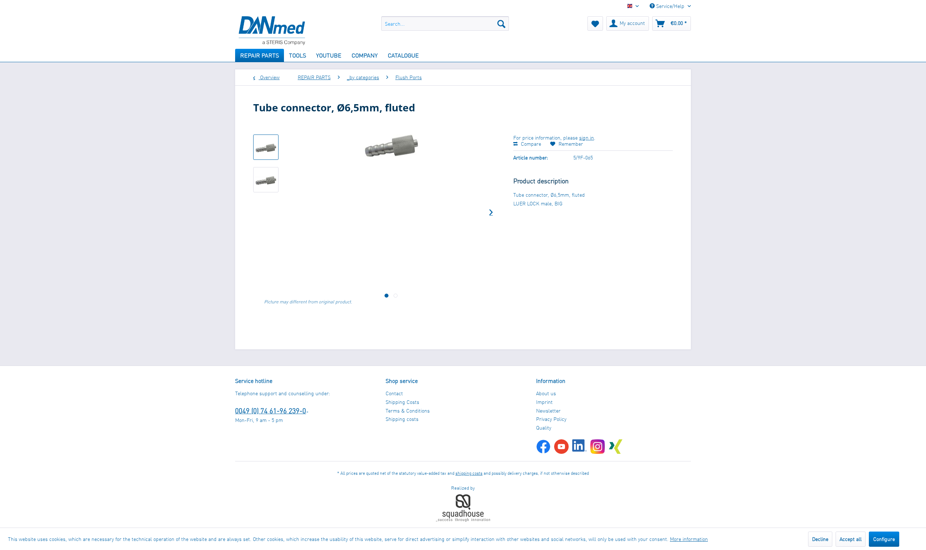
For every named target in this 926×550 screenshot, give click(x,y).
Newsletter (548, 411)
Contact (394, 393)
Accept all (851, 539)
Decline (820, 539)
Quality (543, 428)
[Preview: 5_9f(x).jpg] (266, 179)
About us (546, 393)
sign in (586, 138)
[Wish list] (595, 23)
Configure (884, 539)
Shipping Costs (402, 402)
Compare (530, 144)
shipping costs (469, 473)
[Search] (501, 23)
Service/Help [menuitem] (670, 6)
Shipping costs (402, 419)
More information (689, 539)
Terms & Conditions (408, 411)
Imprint (544, 402)
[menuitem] (445, 23)
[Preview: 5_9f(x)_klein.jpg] (266, 147)
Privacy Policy (551, 419)
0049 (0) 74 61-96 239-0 (270, 410)
